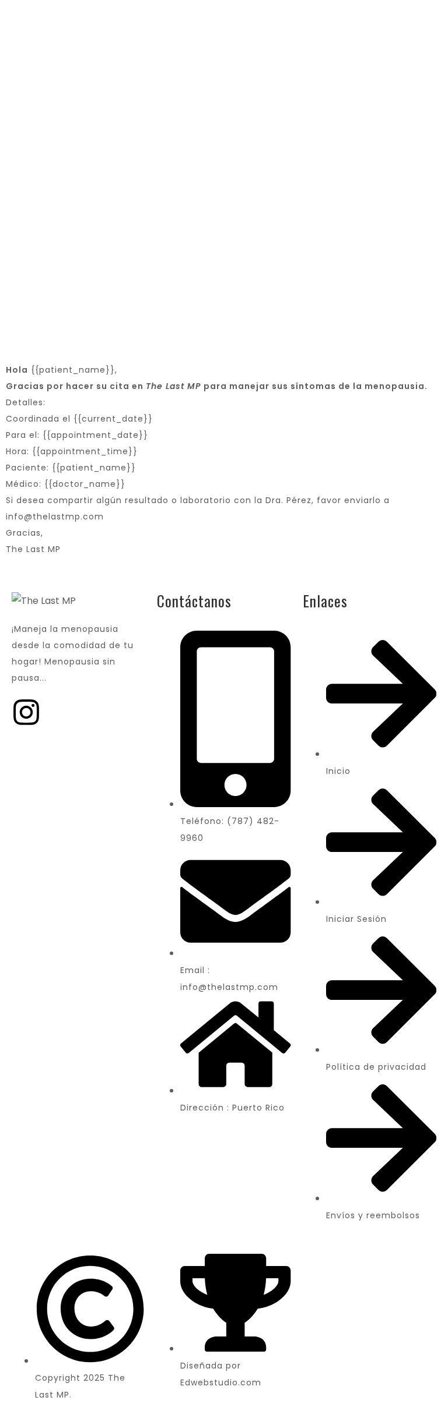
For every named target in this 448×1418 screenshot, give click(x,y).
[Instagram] (26, 712)
